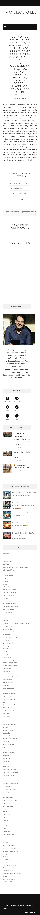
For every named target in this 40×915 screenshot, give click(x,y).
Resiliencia (6, 831)
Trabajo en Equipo (9, 868)
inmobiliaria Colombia (10, 738)
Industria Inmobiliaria (10, 736)
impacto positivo (8, 730)
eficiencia (6, 685)
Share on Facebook (21, 184)
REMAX (5, 828)
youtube (7, 410)
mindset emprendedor (10, 783)
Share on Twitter (21, 188)
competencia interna (10, 632)
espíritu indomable (9, 699)
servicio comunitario (9, 848)
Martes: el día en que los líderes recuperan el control (22, 455)
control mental (8, 643)
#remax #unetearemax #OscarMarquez (16, 567)
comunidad (6, 640)
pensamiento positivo (10, 800)
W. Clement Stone (9, 882)
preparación (7, 809)
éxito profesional (8, 710)
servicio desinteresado (10, 851)
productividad (7, 814)
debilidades (7, 668)
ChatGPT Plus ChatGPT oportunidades (16, 623)
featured (6, 713)
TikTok (17, 419)
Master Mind (7, 758)
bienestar (6, 615)
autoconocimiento (9, 609)
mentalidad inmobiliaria (11, 772)
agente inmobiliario (9, 590)
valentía (5, 876)
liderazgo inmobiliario (10, 753)
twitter (17, 410)
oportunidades (8, 797)
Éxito (4, 702)
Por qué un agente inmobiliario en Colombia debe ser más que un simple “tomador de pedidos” (22, 439)
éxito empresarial (9, 705)
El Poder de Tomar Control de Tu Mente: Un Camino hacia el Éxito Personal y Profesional (23, 535)
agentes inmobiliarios (10, 592)
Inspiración (6, 741)
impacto (5, 727)
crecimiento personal (10, 663)
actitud (5, 584)
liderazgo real (7, 755)
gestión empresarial (9, 724)
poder (5, 803)
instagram (17, 401)
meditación (6, 761)
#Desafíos (6, 553)
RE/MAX (6, 826)
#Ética (5, 556)
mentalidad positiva (9, 775)
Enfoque (6, 691)
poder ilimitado (8, 806)
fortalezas (6, 716)
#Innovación (7, 561)
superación (6, 859)
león (4, 747)
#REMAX (6, 564)
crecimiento (7, 657)
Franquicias (7, 719)
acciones (6, 581)
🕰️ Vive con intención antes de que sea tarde (22, 466)
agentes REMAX (8, 595)
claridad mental (8, 626)
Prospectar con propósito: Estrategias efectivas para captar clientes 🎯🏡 (23, 505)
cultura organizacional (10, 665)
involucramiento (8, 744)
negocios (6, 792)
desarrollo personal (9, 674)
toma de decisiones (9, 865)
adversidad (6, 587)
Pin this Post (21, 193)
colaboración (7, 629)
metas (5, 778)
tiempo (5, 862)
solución (6, 856)
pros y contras (8, 823)
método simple (8, 781)
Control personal (8, 646)
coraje (5, 651)
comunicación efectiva (10, 637)
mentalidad (6, 767)
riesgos (5, 840)
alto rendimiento (8, 601)
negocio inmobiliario (9, 789)
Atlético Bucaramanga (10, 606)
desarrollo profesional (10, 677)
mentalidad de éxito (9, 769)
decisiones (6, 671)
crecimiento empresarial (11, 660)
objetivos (6, 795)
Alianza (5, 598)
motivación (6, 786)
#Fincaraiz (6, 559)
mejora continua (8, 764)
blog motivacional (9, 618)
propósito (6, 820)
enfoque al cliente (9, 693)
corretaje (6, 654)
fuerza (5, 722)
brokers (5, 620)
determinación (8, 679)
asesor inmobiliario (9, 604)
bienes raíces (7, 612)
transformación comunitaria (12, 873)
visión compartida (9, 879)
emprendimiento (8, 688)
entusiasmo (7, 696)
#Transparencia (8, 575)
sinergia (5, 854)
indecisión (6, 733)
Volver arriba (30, 912)
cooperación (7, 649)
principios (6, 812)
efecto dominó (8, 682)
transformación (8, 871)
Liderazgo (6, 750)
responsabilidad (8, 834)
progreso (6, 817)
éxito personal (7, 708)
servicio (5, 842)
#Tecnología (7, 573)
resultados (6, 837)
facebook (7, 401)
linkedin (7, 419)
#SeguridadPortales (9, 570)
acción (5, 578)
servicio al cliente (9, 845)
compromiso (7, 634)
